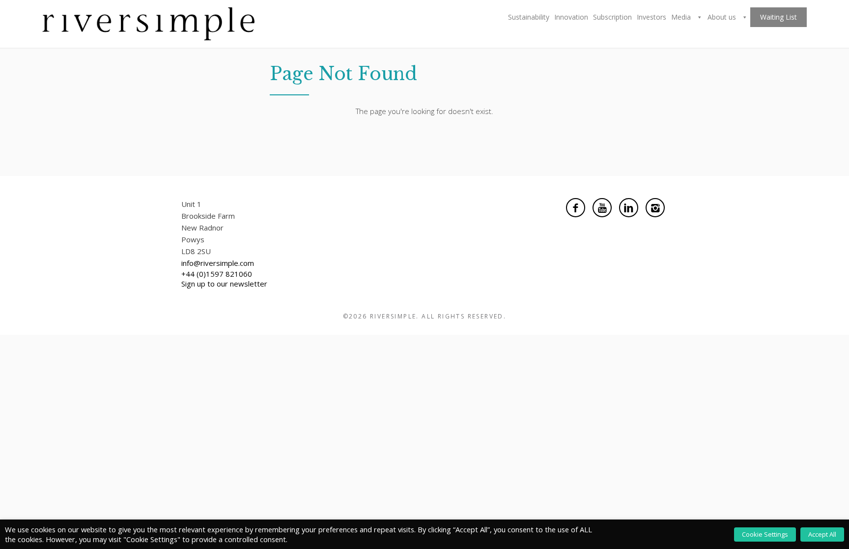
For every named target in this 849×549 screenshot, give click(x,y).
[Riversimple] (148, 23)
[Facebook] (575, 207)
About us (723, 17)
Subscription (612, 17)
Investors (651, 17)
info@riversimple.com (217, 263)
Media (682, 17)
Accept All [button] (822, 534)
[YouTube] (602, 207)
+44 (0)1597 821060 (216, 274)
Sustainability (528, 17)
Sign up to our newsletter (224, 284)
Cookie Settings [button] (765, 534)
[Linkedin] (628, 207)
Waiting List (778, 17)
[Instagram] (655, 207)
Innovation (571, 17)
